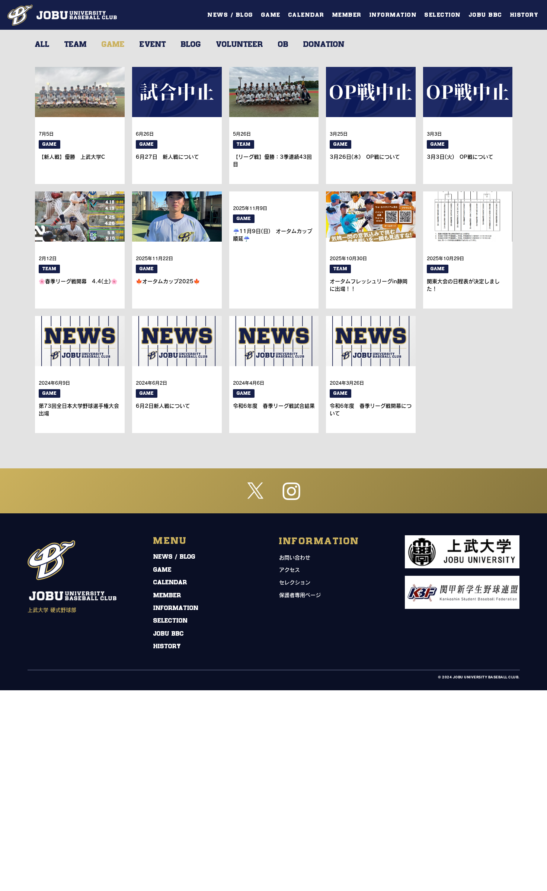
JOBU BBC (168, 633)
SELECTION (170, 620)
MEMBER (167, 595)
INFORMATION (175, 608)
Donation (324, 44)
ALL (42, 44)
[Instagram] (291, 491)
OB (283, 44)
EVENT (153, 44)
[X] (255, 491)
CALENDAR (170, 582)
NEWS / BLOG (174, 557)
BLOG (191, 44)
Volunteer (239, 44)
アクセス (289, 569)
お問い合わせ (294, 557)
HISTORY (167, 646)
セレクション (294, 582)
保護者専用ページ (300, 595)
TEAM (75, 44)
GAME (113, 44)
